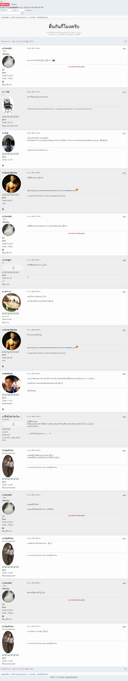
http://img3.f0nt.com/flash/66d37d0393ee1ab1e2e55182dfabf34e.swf (51, 191)
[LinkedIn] (3, 209)
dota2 (34, 391)
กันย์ (6, 133)
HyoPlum (9, 450)
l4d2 (28, 391)
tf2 (31, 391)
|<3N (6, 91)
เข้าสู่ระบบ (27, 7)
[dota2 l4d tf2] (3, 409)
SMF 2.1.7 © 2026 (57, 677)
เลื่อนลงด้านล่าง (5, 41)
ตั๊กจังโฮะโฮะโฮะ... (12, 416)
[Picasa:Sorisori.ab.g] (3, 82)
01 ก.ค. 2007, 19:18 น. (34, 216)
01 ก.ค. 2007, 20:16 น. (34, 291)
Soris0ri (8, 48)
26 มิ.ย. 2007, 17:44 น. (33, 133)
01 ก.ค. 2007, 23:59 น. (34, 495)
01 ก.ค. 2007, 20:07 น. (34, 260)
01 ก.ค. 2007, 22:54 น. (34, 416)
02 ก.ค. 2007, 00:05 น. (34, 583)
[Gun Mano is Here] (3, 165)
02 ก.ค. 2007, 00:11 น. (34, 626)
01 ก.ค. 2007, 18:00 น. (34, 173)
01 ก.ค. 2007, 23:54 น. (34, 450)
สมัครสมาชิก (39, 7)
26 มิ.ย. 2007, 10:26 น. (33, 48)
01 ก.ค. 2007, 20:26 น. (34, 330)
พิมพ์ (125, 41)
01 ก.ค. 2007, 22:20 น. (34, 373)
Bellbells (8, 373)
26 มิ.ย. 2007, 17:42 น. (33, 92)
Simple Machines (71, 677)
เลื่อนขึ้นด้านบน (5, 669)
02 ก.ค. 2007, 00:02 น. (34, 538)
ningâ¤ (7, 260)
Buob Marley (10, 172)
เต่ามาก (7, 291)
